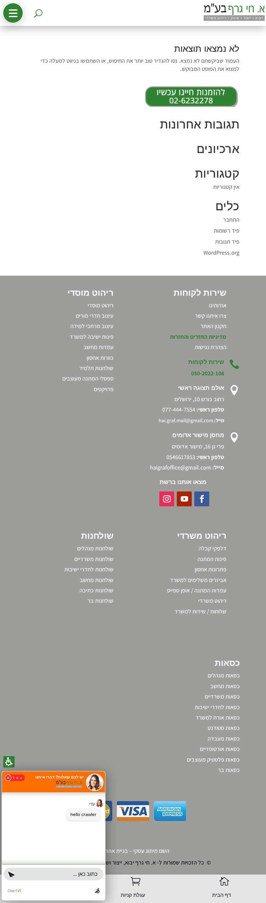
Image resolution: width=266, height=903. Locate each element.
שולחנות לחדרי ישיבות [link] (89, 569)
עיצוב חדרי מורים (95, 315)
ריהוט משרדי (212, 600)
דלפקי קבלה (212, 548)
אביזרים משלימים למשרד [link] (198, 580)
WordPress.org (221, 252)
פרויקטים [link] (104, 389)
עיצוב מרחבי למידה (92, 326)
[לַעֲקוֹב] (201, 498)
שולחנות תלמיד (96, 368)
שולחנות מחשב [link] (97, 580)
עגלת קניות (133, 895)
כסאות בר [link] (229, 770)
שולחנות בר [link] (101, 600)
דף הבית (221, 895)
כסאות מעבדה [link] (224, 738)
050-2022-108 (207, 373)
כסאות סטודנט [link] (224, 728)
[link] (210, 347)
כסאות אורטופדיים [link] (220, 749)
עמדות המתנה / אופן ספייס (196, 590)
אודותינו (217, 305)
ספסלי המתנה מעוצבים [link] (88, 378)
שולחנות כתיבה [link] (96, 590)
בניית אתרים (114, 850)
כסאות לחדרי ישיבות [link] (217, 707)
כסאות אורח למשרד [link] (218, 717)
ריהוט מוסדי (101, 305)
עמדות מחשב (98, 347)
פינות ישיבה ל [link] (98, 336)
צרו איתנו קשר (210, 315)
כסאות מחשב (225, 686)
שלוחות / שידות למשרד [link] (200, 611)
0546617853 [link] (180, 457)
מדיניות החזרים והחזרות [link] (198, 336)
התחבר (231, 219)
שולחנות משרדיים (94, 559)
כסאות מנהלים (224, 675)
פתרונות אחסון (210, 569)
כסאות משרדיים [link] (222, 696)
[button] (13, 13)
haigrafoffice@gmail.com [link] (180, 467)
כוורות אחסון (100, 357)
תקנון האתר (213, 326)
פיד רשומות (226, 230)
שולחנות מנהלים (95, 548)
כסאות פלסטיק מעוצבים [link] (213, 759)
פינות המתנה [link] (212, 559)
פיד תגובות (227, 241)
